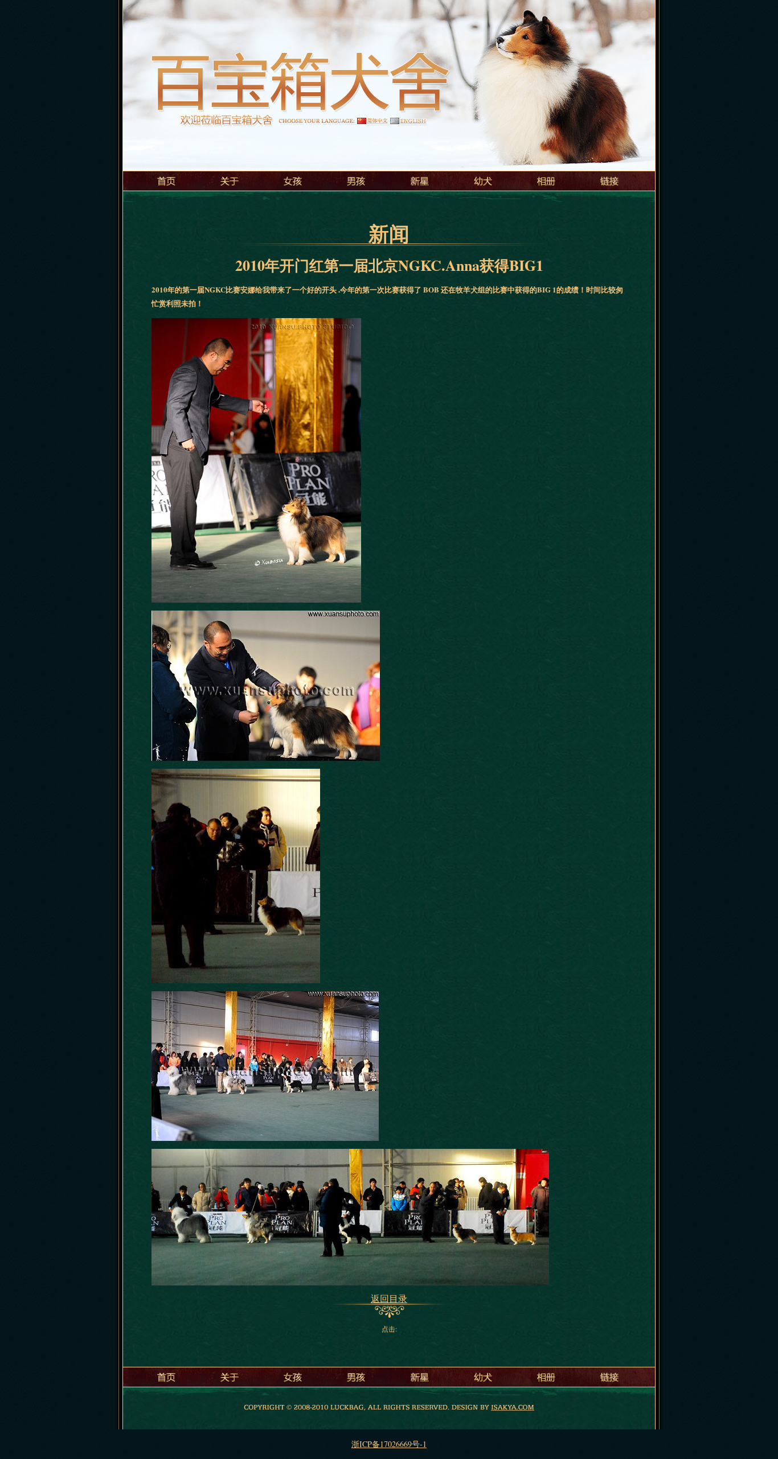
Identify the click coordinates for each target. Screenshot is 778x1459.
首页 (169, 181)
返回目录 (389, 1298)
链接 (608, 181)
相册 (545, 181)
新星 (420, 181)
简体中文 (372, 121)
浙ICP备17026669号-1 (389, 1444)
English (408, 121)
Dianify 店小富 (513, 1406)
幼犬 (483, 181)
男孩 (357, 181)
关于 (232, 181)
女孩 (295, 181)
